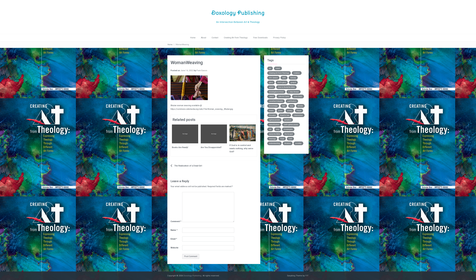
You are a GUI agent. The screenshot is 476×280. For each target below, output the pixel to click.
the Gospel (289, 134)
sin (270, 129)
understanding (274, 143)
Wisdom (287, 143)
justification (292, 101)
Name (174, 230)
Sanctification (274, 124)
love (291, 106)
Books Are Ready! (180, 147)
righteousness (274, 120)
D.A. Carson (273, 78)
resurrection (298, 115)
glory (271, 82)
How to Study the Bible (286, 87)
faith (284, 78)
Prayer (299, 110)
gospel (293, 82)
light (283, 106)
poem (280, 110)
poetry (289, 110)
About (203, 37)
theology (272, 139)
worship (298, 143)
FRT (307, 276)
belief (278, 68)
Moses (300, 106)
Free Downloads (260, 37)
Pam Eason (202, 70)
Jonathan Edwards (276, 101)
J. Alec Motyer (293, 92)
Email (174, 239)
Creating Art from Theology (236, 37)
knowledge (273, 106)
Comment (176, 221)
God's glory (282, 82)
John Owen (298, 96)
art (270, 68)
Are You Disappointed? (211, 147)
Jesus (271, 96)
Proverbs (272, 115)
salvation (287, 120)
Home (192, 37)
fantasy (293, 78)
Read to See (284, 115)
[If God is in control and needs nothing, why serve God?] (242, 133)
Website (174, 248)
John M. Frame (283, 96)
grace (271, 87)
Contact (215, 37)
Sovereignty (288, 129)
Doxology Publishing (238, 13)
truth (290, 139)
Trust (282, 139)
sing (277, 129)
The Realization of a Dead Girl (188, 166)
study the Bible (274, 134)
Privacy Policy (279, 37)
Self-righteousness (291, 124)
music (271, 110)
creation (297, 73)
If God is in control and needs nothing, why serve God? (241, 148)
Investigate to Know (276, 92)
